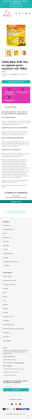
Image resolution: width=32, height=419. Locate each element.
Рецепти (5, 304)
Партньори (6, 320)
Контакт (5, 296)
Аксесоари (6, 241)
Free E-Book (6, 332)
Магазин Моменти (19, 362)
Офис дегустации (8, 316)
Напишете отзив (16, 201)
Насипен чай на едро (8, 324)
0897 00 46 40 (11, 356)
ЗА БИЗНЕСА (6, 265)
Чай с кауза (6, 336)
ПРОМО (5, 249)
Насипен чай (6, 225)
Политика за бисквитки (9, 284)
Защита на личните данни (10, 280)
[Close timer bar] (30, 1)
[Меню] (29, 13)
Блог (4, 300)
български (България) (15, 399)
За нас (5, 292)
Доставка (5, 288)
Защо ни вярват (7, 340)
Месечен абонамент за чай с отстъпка (13, 328)
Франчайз (5, 308)
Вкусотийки (6, 245)
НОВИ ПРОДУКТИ (8, 253)
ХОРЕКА (5, 312)
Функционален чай (8, 229)
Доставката (15, 74)
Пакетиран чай (7, 237)
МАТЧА (5, 233)
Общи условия (7, 276)
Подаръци (6, 257)
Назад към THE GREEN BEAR (17, 211)
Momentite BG (12, 414)
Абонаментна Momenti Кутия (11, 261)
